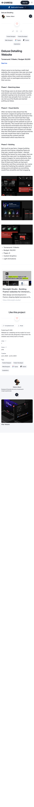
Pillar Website (5, 424)
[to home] (7, 3)
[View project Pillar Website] (17, 411)
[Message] (30, 16)
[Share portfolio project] (21, 31)
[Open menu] (32, 3)
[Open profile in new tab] (3, 16)
